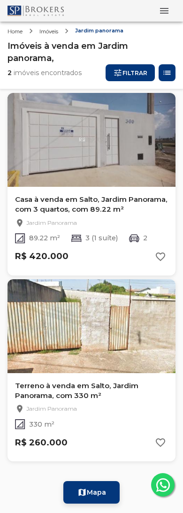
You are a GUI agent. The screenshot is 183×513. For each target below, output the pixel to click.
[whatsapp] (163, 485)
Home (15, 31)
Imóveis (48, 31)
